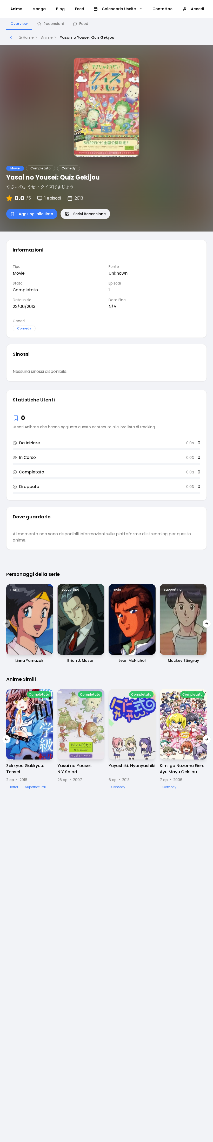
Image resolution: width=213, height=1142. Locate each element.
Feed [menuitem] (79, 8)
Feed (83, 23)
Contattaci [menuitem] (162, 8)
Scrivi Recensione (89, 213)
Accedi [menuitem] (197, 8)
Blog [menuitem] (60, 8)
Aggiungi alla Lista (36, 213)
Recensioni (53, 23)
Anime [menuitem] (16, 8)
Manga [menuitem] (39, 8)
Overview (19, 23)
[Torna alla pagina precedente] (11, 37)
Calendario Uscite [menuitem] (119, 8)
